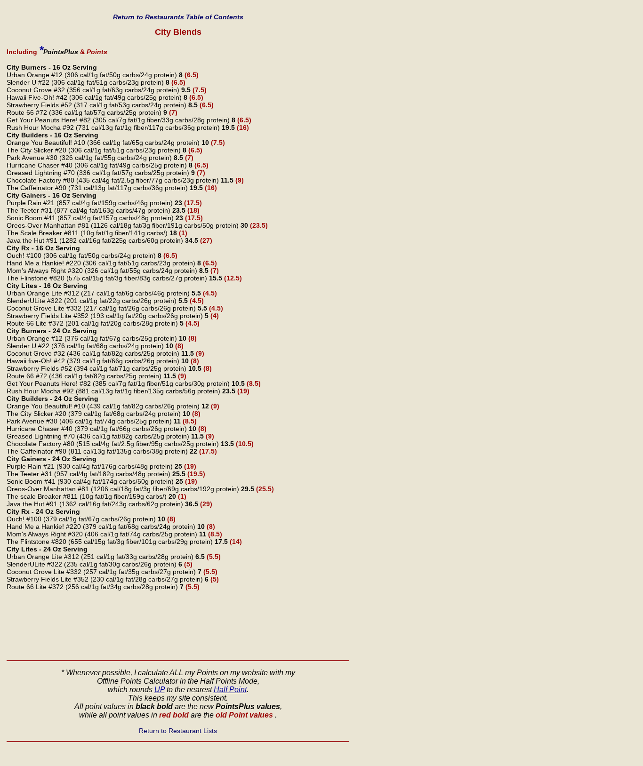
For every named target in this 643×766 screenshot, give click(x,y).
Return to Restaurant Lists (178, 730)
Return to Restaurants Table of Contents (178, 17)
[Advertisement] (178, 627)
